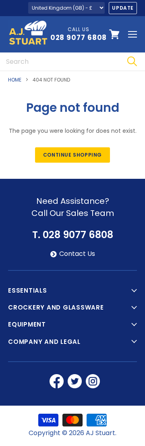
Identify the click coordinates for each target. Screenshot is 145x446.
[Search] (132, 61)
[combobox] (59, 61)
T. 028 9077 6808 (72, 235)
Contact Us (77, 254)
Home (14, 80)
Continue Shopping (72, 154)
